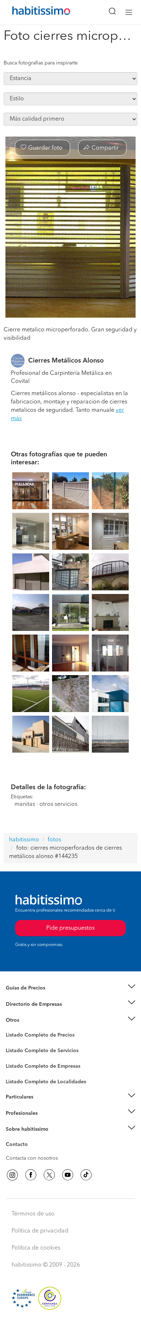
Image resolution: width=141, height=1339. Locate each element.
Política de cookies (36, 1248)
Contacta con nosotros (32, 1158)
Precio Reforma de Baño (34, 996)
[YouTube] (67, 1174)
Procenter (17, 1050)
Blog (11, 1029)
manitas (24, 804)
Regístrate (17, 1113)
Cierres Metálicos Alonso (66, 360)
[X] (49, 1174)
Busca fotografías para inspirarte (41, 63)
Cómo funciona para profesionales (46, 1122)
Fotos (12, 1043)
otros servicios (58, 804)
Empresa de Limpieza (30, 1020)
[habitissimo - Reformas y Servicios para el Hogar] (33, 12)
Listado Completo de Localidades (46, 1081)
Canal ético (19, 1145)
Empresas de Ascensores (34, 1013)
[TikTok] (86, 1174)
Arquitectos (19, 1078)
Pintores (15, 1056)
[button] (70, 988)
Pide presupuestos (70, 1326)
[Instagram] (12, 1174)
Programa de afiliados (31, 1152)
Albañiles (16, 1071)
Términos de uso (33, 1214)
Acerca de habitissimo (31, 1138)
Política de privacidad (40, 1231)
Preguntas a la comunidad (35, 1036)
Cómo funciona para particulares (43, 1105)
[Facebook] (30, 1174)
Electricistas (19, 1063)
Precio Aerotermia (27, 1004)
